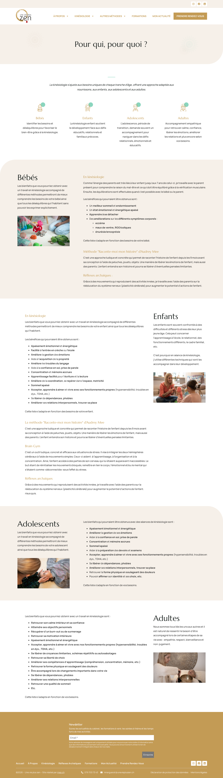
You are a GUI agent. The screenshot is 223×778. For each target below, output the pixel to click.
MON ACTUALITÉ (161, 16)
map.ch (60, 772)
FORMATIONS (139, 16)
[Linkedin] (204, 4)
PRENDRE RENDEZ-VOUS (190, 16)
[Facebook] (199, 4)
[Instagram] (193, 4)
